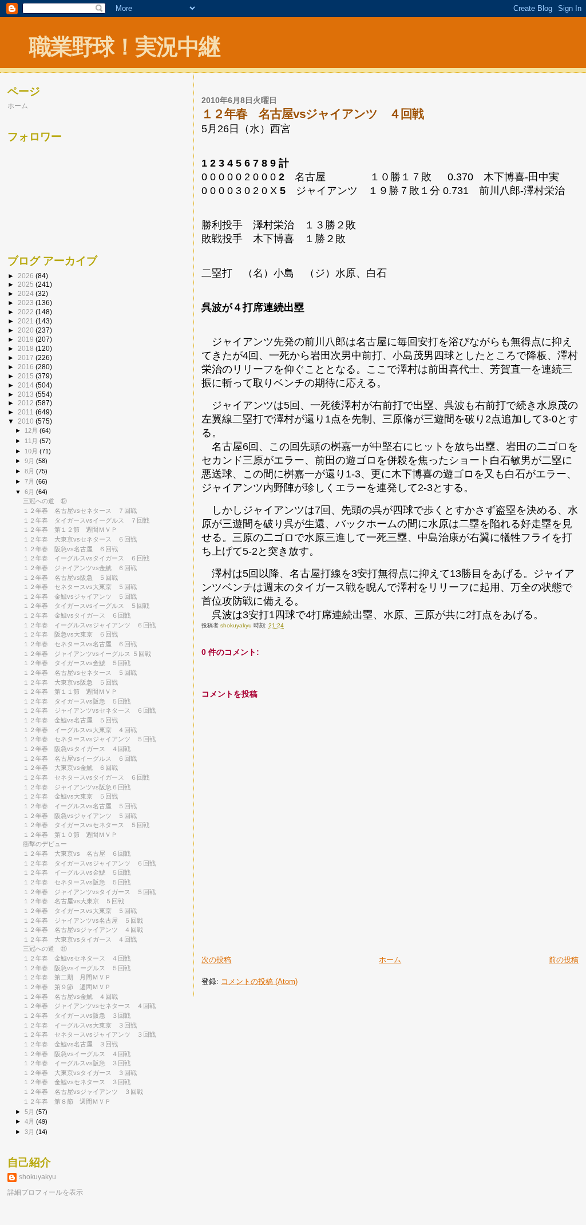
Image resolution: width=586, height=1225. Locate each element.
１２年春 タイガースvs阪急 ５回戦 (76, 701)
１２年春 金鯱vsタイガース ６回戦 (76, 615)
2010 (26, 421)
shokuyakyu (37, 1177)
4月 (30, 1121)
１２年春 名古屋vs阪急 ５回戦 (70, 577)
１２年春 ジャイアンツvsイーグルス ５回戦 (87, 653)
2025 (26, 284)
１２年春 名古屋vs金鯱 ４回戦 (70, 996)
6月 (30, 491)
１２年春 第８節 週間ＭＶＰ (67, 1101)
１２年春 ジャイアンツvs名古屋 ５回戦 (83, 920)
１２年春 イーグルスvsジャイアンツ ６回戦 (89, 625)
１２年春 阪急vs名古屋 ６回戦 (70, 549)
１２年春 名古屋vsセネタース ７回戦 (80, 510)
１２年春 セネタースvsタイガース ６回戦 (86, 777)
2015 (26, 376)
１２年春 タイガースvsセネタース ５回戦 (86, 824)
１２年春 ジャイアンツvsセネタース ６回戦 (89, 710)
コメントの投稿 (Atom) (259, 981)
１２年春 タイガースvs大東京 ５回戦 (80, 910)
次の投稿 (216, 959)
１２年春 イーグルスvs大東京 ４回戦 (80, 729)
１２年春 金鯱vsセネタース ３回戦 (76, 1081)
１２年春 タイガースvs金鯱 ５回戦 (76, 662)
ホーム (390, 959)
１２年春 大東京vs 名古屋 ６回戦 (76, 853)
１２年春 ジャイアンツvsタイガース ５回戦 (89, 891)
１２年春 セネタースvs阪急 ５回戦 (76, 882)
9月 (30, 460)
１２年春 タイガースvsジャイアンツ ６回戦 (89, 863)
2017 (26, 357)
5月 (30, 1111)
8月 (30, 471)
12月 (32, 430)
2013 (26, 394)
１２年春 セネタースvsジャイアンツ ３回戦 (89, 1034)
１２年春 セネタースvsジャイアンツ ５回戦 (89, 739)
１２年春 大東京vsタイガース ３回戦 (80, 1072)
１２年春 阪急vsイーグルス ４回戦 (76, 1053)
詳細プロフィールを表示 (45, 1192)
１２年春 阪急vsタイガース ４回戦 (76, 748)
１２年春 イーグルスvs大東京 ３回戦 (80, 1025)
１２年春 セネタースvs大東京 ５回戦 (80, 586)
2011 (26, 412)
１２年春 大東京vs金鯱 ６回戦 (70, 767)
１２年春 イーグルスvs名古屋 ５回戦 (80, 806)
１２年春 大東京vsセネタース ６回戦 (80, 539)
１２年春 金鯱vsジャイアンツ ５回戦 (80, 596)
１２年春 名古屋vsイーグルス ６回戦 (80, 758)
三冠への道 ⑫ (45, 500)
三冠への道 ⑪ (45, 948)
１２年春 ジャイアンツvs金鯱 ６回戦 (80, 567)
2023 (26, 302)
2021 (26, 321)
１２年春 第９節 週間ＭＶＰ (67, 986)
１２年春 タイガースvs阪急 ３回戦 (76, 1015)
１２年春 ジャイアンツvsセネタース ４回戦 (89, 1005)
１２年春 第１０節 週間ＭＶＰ (70, 834)
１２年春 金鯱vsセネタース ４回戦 (76, 958)
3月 (30, 1131)
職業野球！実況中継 (124, 46)
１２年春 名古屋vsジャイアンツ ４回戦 (83, 929)
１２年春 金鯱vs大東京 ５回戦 (70, 796)
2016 (26, 366)
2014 (26, 385)
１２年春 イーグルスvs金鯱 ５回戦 (76, 872)
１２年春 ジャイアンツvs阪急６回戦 (76, 787)
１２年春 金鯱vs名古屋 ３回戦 (70, 1044)
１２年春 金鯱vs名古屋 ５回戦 (70, 720)
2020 (26, 330)
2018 (26, 348)
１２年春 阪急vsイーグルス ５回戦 (76, 968)
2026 (26, 275)
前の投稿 (564, 959)
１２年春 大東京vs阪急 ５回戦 (70, 682)
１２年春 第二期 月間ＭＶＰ (67, 977)
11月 (32, 440)
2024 (26, 293)
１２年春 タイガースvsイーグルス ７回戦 (86, 520)
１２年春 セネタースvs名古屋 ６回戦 (80, 644)
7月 (30, 481)
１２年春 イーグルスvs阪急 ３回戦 (76, 1063)
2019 (26, 339)
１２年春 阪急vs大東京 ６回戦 (70, 634)
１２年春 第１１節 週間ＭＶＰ (70, 691)
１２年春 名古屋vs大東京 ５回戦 (73, 901)
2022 (26, 311)
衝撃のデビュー (45, 843)
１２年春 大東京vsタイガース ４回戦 (80, 939)
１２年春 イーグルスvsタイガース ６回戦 (86, 558)
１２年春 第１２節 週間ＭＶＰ (70, 529)
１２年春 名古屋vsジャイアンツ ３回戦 (83, 1091)
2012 (26, 402)
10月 (32, 451)
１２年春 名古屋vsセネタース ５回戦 (80, 672)
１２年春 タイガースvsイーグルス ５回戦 (86, 605)
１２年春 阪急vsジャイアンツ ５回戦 (80, 815)
